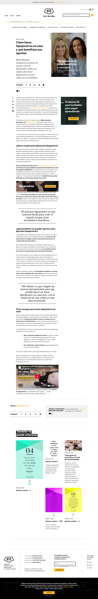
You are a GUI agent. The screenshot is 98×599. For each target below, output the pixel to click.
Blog (12, 15)
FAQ (89, 562)
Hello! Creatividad (22, 406)
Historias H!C (81, 27)
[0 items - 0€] (92, 9)
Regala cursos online (33, 569)
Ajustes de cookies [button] (49, 595)
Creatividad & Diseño (20, 27)
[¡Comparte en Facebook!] (26, 85)
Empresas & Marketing (37, 27)
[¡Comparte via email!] (43, 85)
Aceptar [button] (49, 592)
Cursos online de (33, 555)
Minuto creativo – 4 (23, 490)
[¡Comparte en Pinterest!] (39, 85)
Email (90, 565)
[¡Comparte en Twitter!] (30, 85)
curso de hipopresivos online (39, 108)
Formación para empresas (35, 570)
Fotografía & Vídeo (67, 27)
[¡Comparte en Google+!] (35, 85)
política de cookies (68, 587)
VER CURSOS (73, 118)
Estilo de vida (53, 27)
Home (6, 15)
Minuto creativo (51, 461)
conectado (81, 409)
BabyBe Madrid (31, 122)
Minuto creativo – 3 (72, 521)
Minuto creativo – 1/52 (53, 521)
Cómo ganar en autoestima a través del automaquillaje (72, 457)
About (18, 15)
